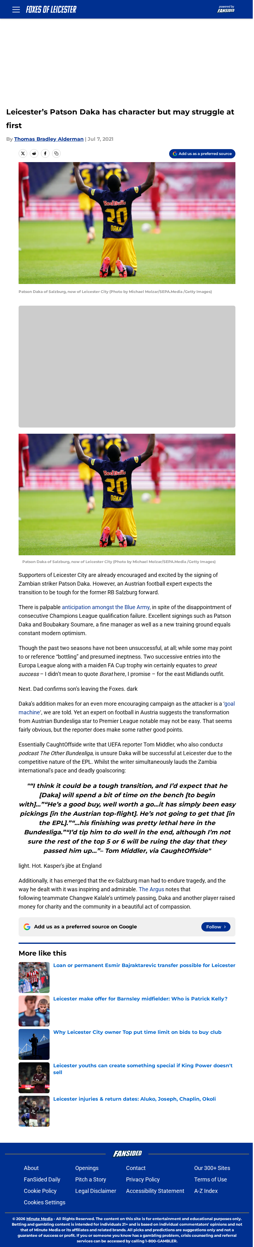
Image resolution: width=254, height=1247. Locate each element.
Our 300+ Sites (212, 1168)
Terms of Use (210, 1179)
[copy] (56, 153)
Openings (87, 1168)
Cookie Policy (40, 1191)
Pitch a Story (90, 1179)
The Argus (151, 889)
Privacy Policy (143, 1179)
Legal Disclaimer (95, 1191)
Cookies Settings (44, 1202)
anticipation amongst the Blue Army (106, 607)
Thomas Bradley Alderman (49, 139)
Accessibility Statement (155, 1191)
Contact (136, 1168)
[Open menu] (16, 9)
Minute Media (39, 1218)
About (31, 1168)
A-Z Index (206, 1191)
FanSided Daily (42, 1179)
